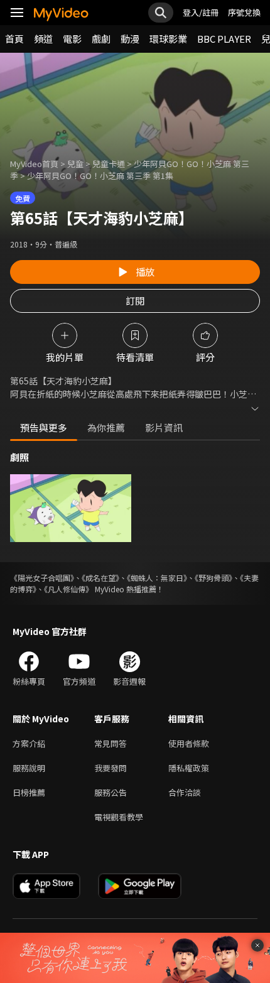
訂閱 (135, 300)
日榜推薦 (29, 792)
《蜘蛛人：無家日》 (157, 577)
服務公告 (110, 792)
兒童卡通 (108, 164)
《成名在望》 (100, 577)
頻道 (43, 38)
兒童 (75, 164)
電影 (72, 38)
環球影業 (168, 38)
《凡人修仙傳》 (68, 589)
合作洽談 (184, 792)
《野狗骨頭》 (213, 577)
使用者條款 (188, 743)
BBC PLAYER (224, 38)
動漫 (130, 38)
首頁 (14, 38)
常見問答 (110, 743)
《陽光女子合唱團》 (42, 577)
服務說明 (29, 768)
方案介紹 (29, 743)
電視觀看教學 (118, 817)
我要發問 (110, 768)
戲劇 (101, 38)
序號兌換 (244, 12)
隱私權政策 (188, 768)
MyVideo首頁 (34, 164)
